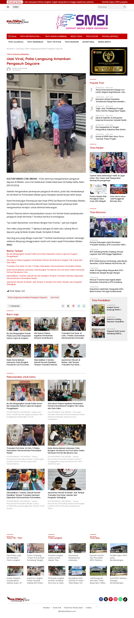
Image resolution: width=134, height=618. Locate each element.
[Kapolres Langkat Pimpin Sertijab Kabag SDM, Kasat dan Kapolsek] (35, 571)
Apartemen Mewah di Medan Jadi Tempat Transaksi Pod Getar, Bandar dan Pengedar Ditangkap (44, 283)
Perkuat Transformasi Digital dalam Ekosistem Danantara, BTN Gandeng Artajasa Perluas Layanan (106, 281)
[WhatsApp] (120, 599)
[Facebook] (101, 599)
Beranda (10, 48)
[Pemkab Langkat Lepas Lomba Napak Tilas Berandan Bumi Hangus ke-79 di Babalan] (56, 548)
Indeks (15, 7)
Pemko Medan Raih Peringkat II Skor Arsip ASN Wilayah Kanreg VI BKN (98, 198)
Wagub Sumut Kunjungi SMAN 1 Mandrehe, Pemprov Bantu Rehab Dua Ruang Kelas (115, 308)
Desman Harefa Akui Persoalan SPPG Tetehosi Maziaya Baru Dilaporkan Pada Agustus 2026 (97, 557)
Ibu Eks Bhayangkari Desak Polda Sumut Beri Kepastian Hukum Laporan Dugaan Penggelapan (42, 255)
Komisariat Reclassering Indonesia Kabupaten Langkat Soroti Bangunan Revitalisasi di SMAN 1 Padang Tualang (75, 557)
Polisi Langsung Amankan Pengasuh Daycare (27, 297)
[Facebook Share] (63, 306)
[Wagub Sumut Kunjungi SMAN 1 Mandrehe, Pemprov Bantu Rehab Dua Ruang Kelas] (98, 309)
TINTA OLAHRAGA (15, 42)
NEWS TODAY (76, 36)
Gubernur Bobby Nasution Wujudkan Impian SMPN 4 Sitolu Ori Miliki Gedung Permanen (116, 320)
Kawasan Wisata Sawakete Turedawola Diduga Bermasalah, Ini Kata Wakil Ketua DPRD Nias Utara (111, 100)
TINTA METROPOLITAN (29, 36)
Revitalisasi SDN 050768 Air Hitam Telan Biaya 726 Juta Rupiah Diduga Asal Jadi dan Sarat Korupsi (77, 580)
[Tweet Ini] (68, 306)
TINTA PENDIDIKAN (35, 42)
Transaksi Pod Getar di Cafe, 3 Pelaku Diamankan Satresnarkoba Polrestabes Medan (44, 266)
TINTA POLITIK (92, 36)
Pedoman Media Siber (73, 607)
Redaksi (46, 607)
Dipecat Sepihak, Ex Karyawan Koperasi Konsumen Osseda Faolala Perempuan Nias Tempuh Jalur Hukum (111, 119)
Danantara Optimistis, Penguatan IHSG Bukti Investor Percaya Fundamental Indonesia (106, 290)
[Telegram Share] (79, 306)
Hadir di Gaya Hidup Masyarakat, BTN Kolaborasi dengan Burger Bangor (106, 271)
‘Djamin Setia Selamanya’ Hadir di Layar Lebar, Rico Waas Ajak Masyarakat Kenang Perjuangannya (107, 177)
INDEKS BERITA (104, 42)
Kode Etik (57, 607)
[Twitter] (106, 599)
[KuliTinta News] (18, 21)
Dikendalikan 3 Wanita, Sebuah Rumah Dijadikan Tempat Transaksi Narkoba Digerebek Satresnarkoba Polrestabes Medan (45, 277)
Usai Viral (55, 297)
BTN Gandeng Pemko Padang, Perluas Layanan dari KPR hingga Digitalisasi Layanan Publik (106, 253)
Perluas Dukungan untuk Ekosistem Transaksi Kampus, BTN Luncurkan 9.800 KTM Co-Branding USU (107, 243)
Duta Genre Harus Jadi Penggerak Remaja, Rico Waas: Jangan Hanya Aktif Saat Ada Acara (118, 198)
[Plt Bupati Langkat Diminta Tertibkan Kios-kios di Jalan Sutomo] (56, 571)
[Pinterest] (111, 599)
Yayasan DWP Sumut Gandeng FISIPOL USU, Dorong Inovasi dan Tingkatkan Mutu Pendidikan (116, 332)
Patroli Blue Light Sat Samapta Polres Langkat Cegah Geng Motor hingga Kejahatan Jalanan (15, 557)
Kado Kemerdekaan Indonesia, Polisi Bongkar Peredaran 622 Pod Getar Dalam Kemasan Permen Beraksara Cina (46, 271)
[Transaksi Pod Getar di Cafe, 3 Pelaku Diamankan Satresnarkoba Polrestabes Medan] (74, 324)
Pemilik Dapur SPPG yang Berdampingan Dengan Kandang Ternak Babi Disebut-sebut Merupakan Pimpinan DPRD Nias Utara (118, 557)
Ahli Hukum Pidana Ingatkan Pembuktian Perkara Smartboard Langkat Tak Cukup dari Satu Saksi (44, 261)
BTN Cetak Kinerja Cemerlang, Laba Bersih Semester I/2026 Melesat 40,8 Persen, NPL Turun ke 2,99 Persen (108, 262)
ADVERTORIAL (88, 42)
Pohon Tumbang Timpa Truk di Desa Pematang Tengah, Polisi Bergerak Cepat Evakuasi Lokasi (35, 557)
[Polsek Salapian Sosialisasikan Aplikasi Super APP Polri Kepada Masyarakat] (15, 571)
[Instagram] (115, 599)
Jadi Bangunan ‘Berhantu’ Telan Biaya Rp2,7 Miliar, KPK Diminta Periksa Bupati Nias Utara (98, 580)
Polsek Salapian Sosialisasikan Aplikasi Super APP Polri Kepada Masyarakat (15, 580)
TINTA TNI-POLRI (54, 42)
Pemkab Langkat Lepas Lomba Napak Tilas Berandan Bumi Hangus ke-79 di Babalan (55, 557)
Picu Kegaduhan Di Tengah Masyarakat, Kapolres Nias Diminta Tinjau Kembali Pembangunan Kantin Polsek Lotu (111, 128)
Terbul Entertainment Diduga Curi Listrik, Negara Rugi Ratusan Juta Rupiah (110, 91)
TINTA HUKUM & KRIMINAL (56, 36)
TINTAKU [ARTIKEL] (110, 36)
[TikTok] (125, 599)
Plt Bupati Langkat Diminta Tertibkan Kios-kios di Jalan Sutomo (56, 580)
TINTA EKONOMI (72, 42)
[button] (124, 7)
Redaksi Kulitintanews (19, 68)
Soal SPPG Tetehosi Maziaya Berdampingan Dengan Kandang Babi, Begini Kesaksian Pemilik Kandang (118, 580)
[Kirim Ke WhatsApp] (84, 306)
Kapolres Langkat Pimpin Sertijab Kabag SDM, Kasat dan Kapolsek (35, 580)
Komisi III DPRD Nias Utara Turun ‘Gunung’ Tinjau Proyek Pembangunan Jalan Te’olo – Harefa (110, 137)
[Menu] (8, 7)
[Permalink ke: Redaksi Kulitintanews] (9, 69)
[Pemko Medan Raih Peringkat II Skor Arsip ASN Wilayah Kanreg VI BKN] (98, 189)
